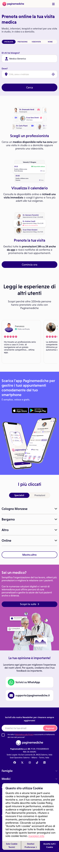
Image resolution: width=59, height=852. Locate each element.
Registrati (50, 728)
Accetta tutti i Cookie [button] (49, 845)
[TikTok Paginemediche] (37, 762)
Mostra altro (29, 554)
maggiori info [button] (36, 835)
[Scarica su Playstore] (38, 410)
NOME (50, 42)
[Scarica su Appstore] (20, 410)
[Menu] (53, 4)
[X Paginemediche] (22, 762)
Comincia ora (29, 264)
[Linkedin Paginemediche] (44, 762)
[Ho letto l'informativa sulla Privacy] (3, 734)
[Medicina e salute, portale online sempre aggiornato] (13, 4)
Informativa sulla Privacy (24, 734)
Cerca (29, 87)
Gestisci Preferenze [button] (30, 845)
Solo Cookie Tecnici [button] (11, 845)
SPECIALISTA (8, 42)
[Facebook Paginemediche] (14, 762)
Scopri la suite (28, 604)
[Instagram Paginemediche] (30, 762)
